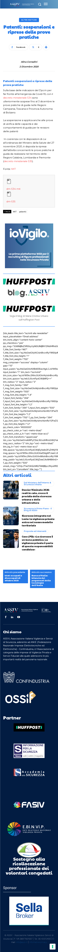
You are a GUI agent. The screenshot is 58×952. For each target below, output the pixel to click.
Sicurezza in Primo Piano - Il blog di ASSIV (38, 509)
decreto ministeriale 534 (17, 97)
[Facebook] (5, 617)
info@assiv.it (22, 942)
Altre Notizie (29, 20)
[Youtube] (18, 617)
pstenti (22, 212)
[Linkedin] (12, 617)
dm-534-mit (13, 188)
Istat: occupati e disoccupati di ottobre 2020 (13, 578)
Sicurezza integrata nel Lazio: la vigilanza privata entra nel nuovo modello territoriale (38, 520)
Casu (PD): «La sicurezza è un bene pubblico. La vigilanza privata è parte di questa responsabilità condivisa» (37, 543)
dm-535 (10, 201)
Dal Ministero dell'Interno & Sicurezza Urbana (37, 483)
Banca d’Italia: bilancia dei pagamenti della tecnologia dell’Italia (41, 580)
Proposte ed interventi (35, 531)
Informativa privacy (38, 942)
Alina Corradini (29, 62)
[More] (46, 47)
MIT (13, 168)
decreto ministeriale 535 (18, 161)
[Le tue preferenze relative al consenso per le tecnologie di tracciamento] (53, 947)
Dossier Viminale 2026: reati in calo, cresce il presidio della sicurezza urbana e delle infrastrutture (37, 496)
